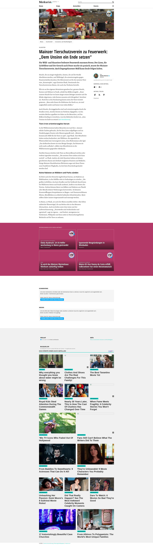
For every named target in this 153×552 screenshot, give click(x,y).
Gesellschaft (49, 42)
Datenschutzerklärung (48, 543)
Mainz (41, 42)
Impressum (67, 543)
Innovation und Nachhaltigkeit (63, 42)
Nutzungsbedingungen (59, 543)
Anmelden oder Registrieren (52, 299)
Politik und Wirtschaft (53, 269)
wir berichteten (64, 119)
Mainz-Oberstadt (44, 269)
